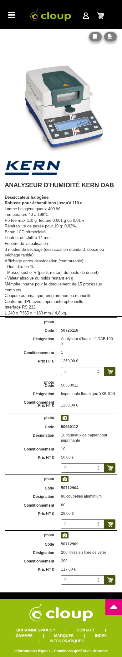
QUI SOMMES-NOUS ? (35, 630)
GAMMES (24, 636)
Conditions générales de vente (81, 651)
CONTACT (86, 630)
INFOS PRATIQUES (67, 641)
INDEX (101, 636)
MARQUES (64, 636)
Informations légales (32, 651)
